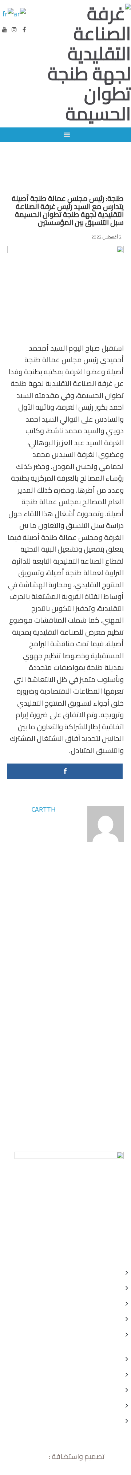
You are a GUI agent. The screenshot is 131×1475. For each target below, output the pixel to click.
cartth (44, 809)
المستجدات (109, 181)
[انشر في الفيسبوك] (65, 771)
